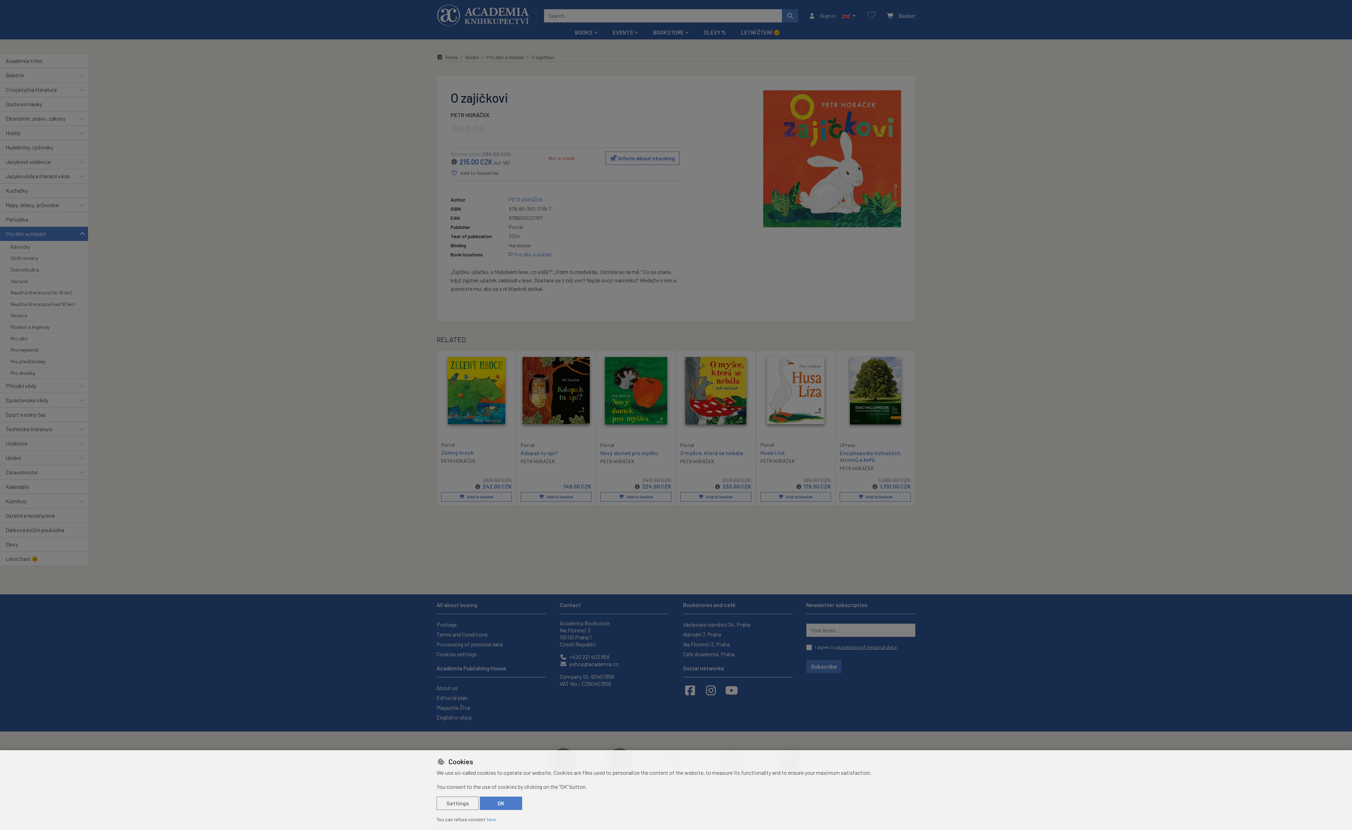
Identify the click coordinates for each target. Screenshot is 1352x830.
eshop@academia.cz (593, 663)
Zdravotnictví (21, 472)
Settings (457, 803)
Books (472, 57)
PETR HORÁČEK (470, 114)
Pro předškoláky (28, 361)
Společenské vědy (27, 400)
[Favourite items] (871, 15)
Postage (447, 624)
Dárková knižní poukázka (35, 529)
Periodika (17, 219)
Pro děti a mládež (26, 233)
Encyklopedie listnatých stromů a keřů (870, 456)
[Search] (790, 16)
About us (447, 687)
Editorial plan (452, 697)
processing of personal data (866, 647)
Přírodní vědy (21, 385)
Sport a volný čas (26, 414)
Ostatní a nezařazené (30, 515)
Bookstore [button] (668, 32)
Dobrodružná (25, 270)
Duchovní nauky (24, 104)
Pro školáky (23, 373)
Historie (19, 281)
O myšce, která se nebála (711, 452)
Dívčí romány (24, 258)
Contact (570, 604)
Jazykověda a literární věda (38, 176)
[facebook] (690, 690)
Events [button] (623, 32)
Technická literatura (29, 429)
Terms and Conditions (462, 634)
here (491, 819)
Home (451, 57)
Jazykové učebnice (28, 161)
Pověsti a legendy (30, 327)
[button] (849, 16)
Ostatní (19, 315)
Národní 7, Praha (702, 634)
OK (501, 803)
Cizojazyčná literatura (31, 89)
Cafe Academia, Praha (708, 654)
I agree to (856, 647)
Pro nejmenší (25, 350)
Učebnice (16, 443)
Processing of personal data (470, 644)
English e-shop (454, 717)
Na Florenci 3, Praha (706, 644)
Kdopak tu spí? (539, 452)
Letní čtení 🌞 (760, 32)
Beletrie (15, 75)
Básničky (20, 247)
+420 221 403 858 (588, 656)
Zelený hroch (457, 452)
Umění (13, 457)
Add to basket (480, 496)
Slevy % (715, 32)
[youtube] (732, 690)
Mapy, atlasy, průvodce (32, 205)
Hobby (13, 132)
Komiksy (16, 501)
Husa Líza (772, 452)
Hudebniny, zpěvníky (29, 147)
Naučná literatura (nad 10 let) (43, 304)
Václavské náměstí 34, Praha (716, 624)
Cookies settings (457, 654)
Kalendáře (17, 486)
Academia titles (24, 60)
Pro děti (19, 338)
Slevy (12, 544)
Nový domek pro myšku (629, 452)
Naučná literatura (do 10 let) (41, 292)
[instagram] (711, 690)
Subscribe (824, 666)
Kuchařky (17, 190)
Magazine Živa (453, 707)
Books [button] (584, 32)
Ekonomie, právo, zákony (35, 118)
